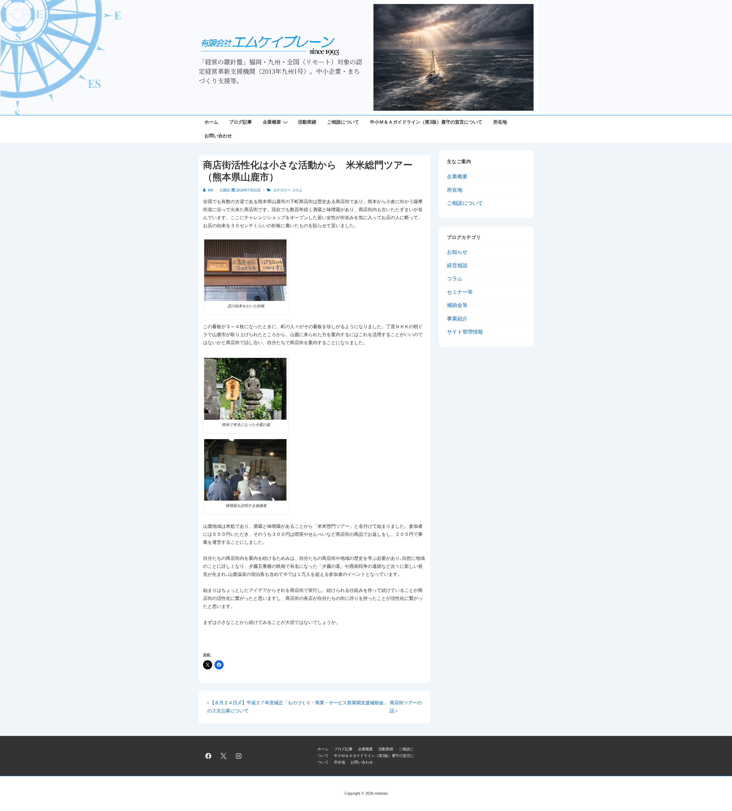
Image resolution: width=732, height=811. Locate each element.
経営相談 (457, 265)
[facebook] (208, 756)
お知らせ (457, 252)
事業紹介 (457, 319)
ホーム (211, 122)
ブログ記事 (240, 122)
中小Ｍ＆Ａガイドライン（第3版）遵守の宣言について (426, 122)
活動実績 (307, 122)
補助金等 (457, 305)
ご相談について (343, 122)
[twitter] (223, 756)
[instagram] (238, 756)
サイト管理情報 (465, 332)
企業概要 (272, 122)
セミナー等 (460, 292)
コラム (297, 190)
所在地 (500, 122)
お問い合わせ (218, 135)
